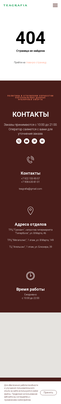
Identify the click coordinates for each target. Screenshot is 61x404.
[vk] (42, 141)
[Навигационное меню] (55, 5)
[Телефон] (19, 141)
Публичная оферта (30, 99)
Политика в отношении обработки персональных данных (30, 97)
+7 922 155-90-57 (30, 178)
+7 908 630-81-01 (30, 182)
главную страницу (36, 62)
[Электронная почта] (26, 141)
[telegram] (34, 141)
